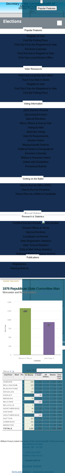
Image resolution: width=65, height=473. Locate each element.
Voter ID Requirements (35, 136)
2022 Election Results (35, 110)
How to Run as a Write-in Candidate (36, 194)
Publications (33, 257)
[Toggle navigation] (59, 23)
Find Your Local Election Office (35, 57)
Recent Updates (33, 213)
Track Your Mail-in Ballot (35, 79)
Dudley (7, 395)
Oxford (8, 412)
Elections (12, 21)
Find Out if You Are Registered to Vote (36, 44)
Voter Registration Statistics (35, 241)
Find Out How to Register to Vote (35, 53)
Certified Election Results (27, 223)
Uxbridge (9, 422)
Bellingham (10, 385)
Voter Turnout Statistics (36, 245)
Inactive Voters (35, 140)
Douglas (8, 392)
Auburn (7, 382)
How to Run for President (36, 189)
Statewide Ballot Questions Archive (35, 253)
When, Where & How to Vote (36, 123)
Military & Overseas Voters (35, 157)
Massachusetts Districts (36, 144)
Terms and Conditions (21, 471)
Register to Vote (36, 36)
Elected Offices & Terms (35, 228)
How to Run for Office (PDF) (35, 185)
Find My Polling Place (35, 40)
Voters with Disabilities (35, 162)
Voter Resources (33, 69)
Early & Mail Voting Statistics (36, 249)
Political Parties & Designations (35, 149)
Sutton (7, 418)
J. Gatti (38, 375)
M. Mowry (29, 375)
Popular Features (33, 30)
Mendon (8, 398)
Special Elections (35, 118)
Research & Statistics (33, 216)
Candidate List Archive (35, 236)
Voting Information (33, 103)
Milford (8, 402)
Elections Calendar (35, 49)
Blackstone (10, 388)
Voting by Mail (36, 127)
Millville (8, 405)
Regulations (19, 264)
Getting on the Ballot (33, 178)
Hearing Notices (19, 268)
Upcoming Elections (35, 114)
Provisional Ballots (35, 166)
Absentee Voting (36, 131)
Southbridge (11, 415)
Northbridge (11, 408)
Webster (8, 425)
